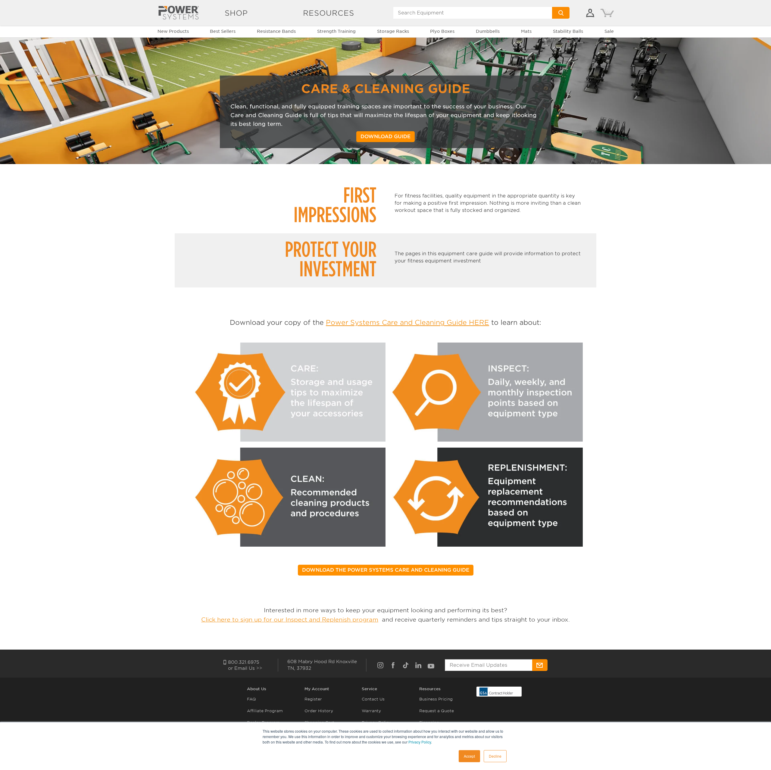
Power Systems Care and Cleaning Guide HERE (407, 322)
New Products (173, 31)
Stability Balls (568, 31)
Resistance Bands (276, 31)
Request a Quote (436, 711)
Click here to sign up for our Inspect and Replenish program (289, 619)
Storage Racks (393, 31)
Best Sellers (223, 31)
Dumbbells (488, 31)
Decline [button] (495, 756)
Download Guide (385, 136)
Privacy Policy (419, 741)
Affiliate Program (265, 711)
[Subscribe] (540, 665)
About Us (256, 689)
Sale (609, 31)
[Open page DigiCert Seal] (496, 691)
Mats (526, 31)
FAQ (251, 699)
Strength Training (336, 31)
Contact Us (373, 699)
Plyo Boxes (442, 31)
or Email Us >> (245, 668)
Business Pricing (436, 699)
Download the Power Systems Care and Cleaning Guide (385, 570)
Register (313, 699)
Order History (318, 711)
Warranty (371, 711)
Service (369, 689)
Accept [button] (469, 756)
